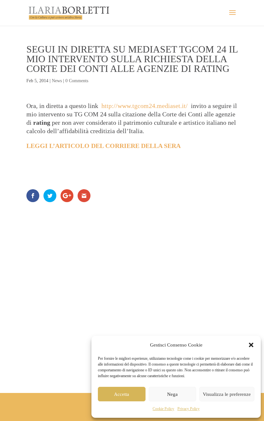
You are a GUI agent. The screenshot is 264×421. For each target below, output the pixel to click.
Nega (172, 394)
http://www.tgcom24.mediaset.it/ (144, 105)
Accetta (121, 394)
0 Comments (76, 80)
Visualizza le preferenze (227, 394)
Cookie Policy (163, 408)
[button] (251, 345)
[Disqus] (132, 288)
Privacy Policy (188, 408)
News (57, 80)
